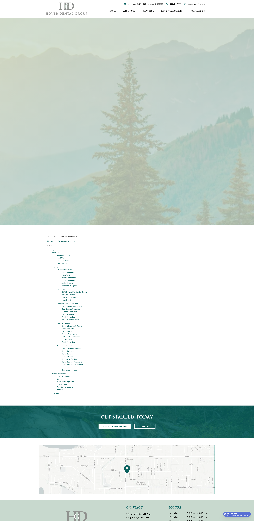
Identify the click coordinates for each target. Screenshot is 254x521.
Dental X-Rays (67, 331)
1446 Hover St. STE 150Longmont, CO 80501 (138, 515)
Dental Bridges (67, 354)
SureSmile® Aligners (69, 285)
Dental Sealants (68, 329)
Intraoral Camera (68, 295)
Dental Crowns (67, 356)
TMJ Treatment (68, 314)
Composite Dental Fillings (71, 348)
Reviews (60, 389)
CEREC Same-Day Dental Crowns (75, 292)
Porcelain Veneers (69, 277)
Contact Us (198, 11)
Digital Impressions (69, 297)
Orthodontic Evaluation (71, 337)
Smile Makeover (68, 283)
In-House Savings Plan (65, 381)
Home (113, 11)
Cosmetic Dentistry (64, 269)
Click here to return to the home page (61, 241)
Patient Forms (62, 384)
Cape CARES (61, 263)
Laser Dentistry (68, 300)
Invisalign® (66, 275)
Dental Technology (64, 289)
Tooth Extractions (69, 317)
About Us (128, 11)
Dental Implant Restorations (73, 364)
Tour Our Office (63, 260)
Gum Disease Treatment (71, 309)
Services (147, 11)
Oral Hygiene (67, 339)
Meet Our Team (63, 258)
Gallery (59, 379)
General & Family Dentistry (67, 304)
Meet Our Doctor (63, 255)
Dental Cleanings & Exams (72, 306)
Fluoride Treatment (69, 312)
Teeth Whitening (68, 280)
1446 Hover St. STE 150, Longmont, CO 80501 (145, 4)
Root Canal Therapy (69, 370)
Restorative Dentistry (65, 346)
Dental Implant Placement (72, 362)
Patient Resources (172, 11)
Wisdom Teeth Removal (71, 320)
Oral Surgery (66, 367)
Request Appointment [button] (196, 4)
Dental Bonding (68, 272)
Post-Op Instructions (65, 387)
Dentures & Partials (69, 359)
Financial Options (63, 376)
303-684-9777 (175, 4)
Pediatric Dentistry (64, 323)
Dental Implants (68, 351)
